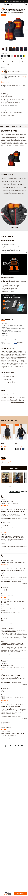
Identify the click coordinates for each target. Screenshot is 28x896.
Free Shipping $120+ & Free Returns (14, 1)
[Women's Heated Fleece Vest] (21, 431)
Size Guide (23, 58)
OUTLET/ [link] (3, 8)
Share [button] (19, 518)
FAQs (7, 126)
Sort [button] (2, 486)
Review (25, 126)
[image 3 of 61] (14, 49)
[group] (14, 398)
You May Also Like (16, 126)
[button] (24, 4)
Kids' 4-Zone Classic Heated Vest (7, 441)
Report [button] (15, 518)
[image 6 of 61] (25, 49)
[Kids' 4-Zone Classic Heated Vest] (7, 431)
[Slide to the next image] (26, 30)
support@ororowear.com (17, 402)
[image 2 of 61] (6, 49)
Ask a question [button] (20, 12)
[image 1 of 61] (2, 49)
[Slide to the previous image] (1, 30)
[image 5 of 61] (21, 49)
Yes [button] (13, 518)
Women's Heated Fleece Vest (20, 441)
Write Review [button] (14, 468)
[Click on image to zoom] (24, 43)
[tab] (7, 126)
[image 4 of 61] (17, 49)
